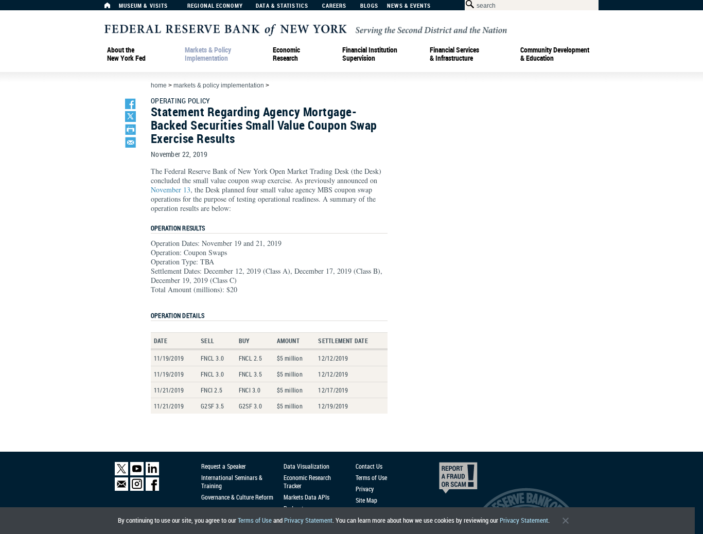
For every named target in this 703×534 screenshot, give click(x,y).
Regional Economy (215, 6)
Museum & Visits (143, 6)
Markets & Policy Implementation (208, 54)
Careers (334, 6)
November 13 (170, 189)
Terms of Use (255, 520)
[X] (121, 473)
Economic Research (286, 54)
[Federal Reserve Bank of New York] (305, 29)
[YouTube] (137, 473)
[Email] (121, 488)
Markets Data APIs (306, 497)
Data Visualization (306, 466)
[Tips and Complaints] (444, 480)
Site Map (366, 500)
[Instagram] (137, 488)
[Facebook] (152, 488)
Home (159, 85)
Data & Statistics (282, 6)
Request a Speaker (223, 466)
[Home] (112, 8)
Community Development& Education (554, 54)
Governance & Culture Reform (237, 497)
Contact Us (369, 466)
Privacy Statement (308, 520)
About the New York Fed (126, 54)
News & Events (409, 6)
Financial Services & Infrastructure (454, 54)
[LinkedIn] (152, 473)
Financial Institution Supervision (369, 54)
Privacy (365, 489)
